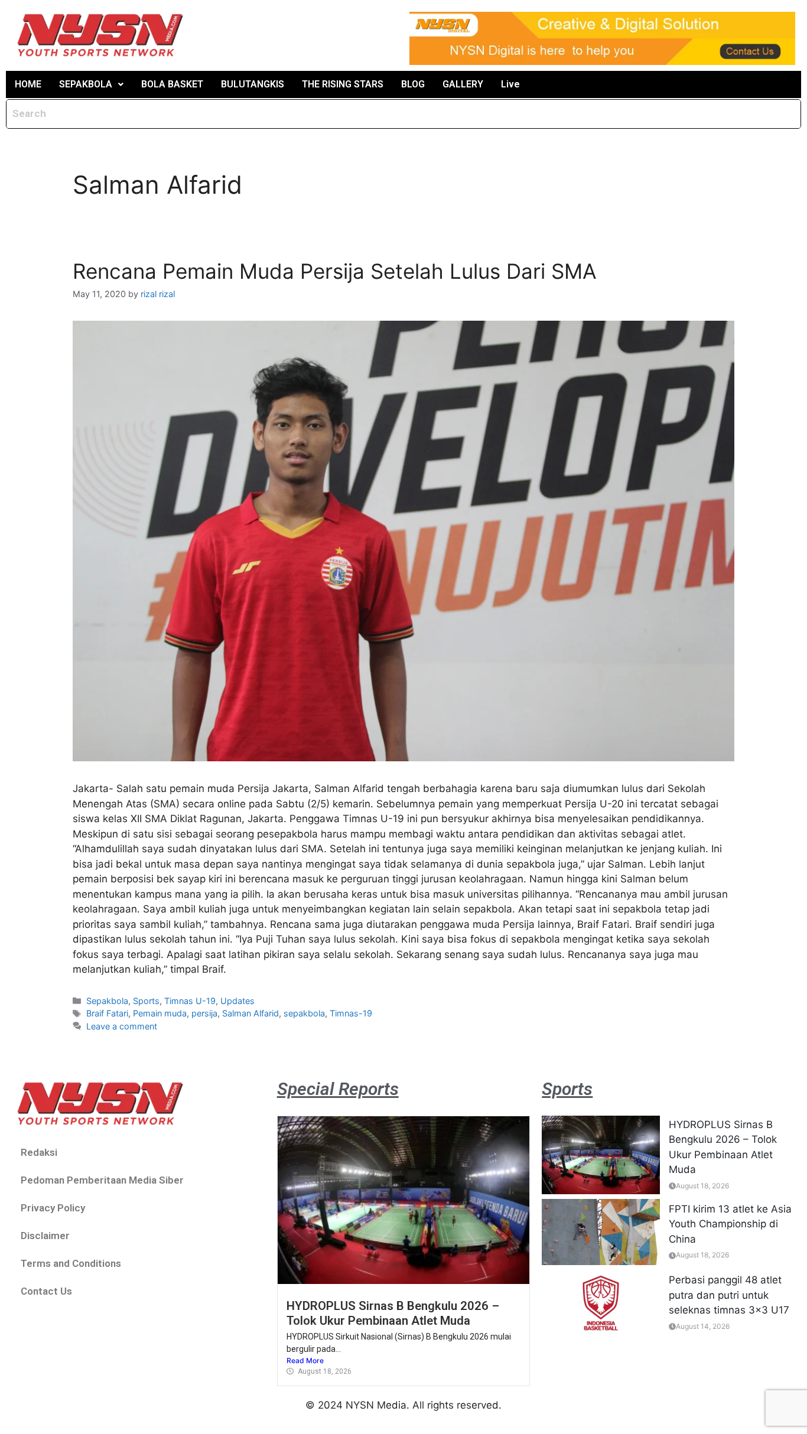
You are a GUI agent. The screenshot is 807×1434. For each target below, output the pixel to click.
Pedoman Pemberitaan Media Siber (102, 1180)
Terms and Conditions (71, 1263)
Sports (146, 1001)
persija (204, 1013)
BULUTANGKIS (252, 84)
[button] (91, 84)
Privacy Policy (53, 1208)
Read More (305, 1360)
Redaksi (39, 1152)
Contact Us (46, 1291)
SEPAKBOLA (85, 84)
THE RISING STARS (342, 84)
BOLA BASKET (172, 84)
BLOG (413, 84)
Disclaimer (45, 1235)
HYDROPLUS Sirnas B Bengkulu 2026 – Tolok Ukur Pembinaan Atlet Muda (393, 1313)
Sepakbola (107, 1001)
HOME (28, 84)
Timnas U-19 (190, 1001)
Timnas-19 (351, 1013)
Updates (237, 1001)
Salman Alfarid (250, 1013)
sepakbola (304, 1013)
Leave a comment (121, 1026)
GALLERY (462, 84)
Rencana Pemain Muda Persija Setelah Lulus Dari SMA (335, 271)
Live (510, 84)
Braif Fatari (107, 1013)
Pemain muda (160, 1013)
